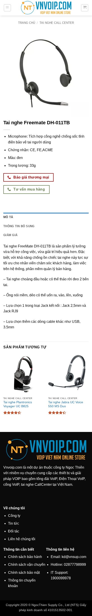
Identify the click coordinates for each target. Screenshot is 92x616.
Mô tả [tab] (8, 217)
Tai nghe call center (57, 22)
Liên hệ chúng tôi (21, 539)
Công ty (14, 516)
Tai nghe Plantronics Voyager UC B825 (17, 404)
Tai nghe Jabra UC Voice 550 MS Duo (65, 404)
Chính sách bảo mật (24, 572)
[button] (7, 7)
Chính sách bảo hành (25, 557)
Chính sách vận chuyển (26, 564)
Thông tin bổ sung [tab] (18, 226)
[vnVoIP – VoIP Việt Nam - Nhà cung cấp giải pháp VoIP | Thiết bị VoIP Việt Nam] (46, 8)
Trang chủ (26, 22)
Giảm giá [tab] (10, 235)
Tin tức (13, 523)
